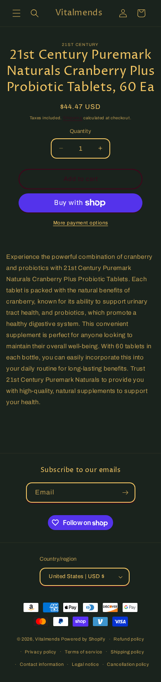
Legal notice (85, 664)
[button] (16, 13)
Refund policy (129, 638)
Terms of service (83, 651)
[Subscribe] (125, 492)
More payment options (80, 223)
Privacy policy (41, 651)
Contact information (42, 664)
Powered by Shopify (83, 638)
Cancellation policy (128, 664)
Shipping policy (127, 651)
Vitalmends (47, 638)
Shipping (73, 118)
